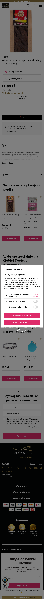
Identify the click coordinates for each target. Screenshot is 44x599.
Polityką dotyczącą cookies (20, 280)
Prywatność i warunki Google (18, 288)
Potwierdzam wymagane (21, 322)
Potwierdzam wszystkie (22, 316)
